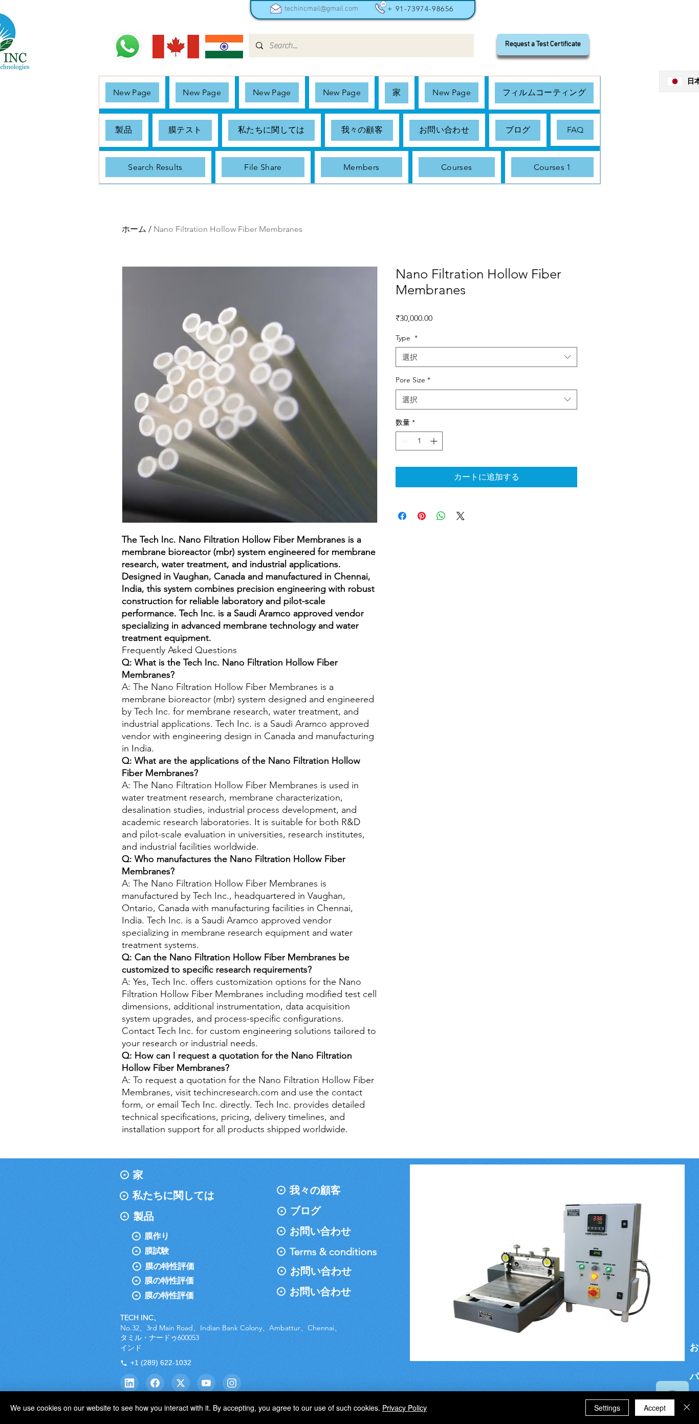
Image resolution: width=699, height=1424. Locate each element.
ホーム (134, 229)
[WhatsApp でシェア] (441, 516)
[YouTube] (206, 1383)
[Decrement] (403, 441)
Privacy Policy (404, 1408)
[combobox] (486, 357)
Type (407, 337)
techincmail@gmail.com (321, 9)
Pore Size (413, 379)
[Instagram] (232, 1383)
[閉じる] (687, 1407)
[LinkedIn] (129, 1383)
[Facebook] (155, 1383)
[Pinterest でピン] (422, 516)
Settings (607, 1408)
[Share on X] (460, 516)
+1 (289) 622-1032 (160, 1362)
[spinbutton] (419, 441)
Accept (655, 1408)
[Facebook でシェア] (402, 516)
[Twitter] (180, 1383)
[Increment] (434, 441)
